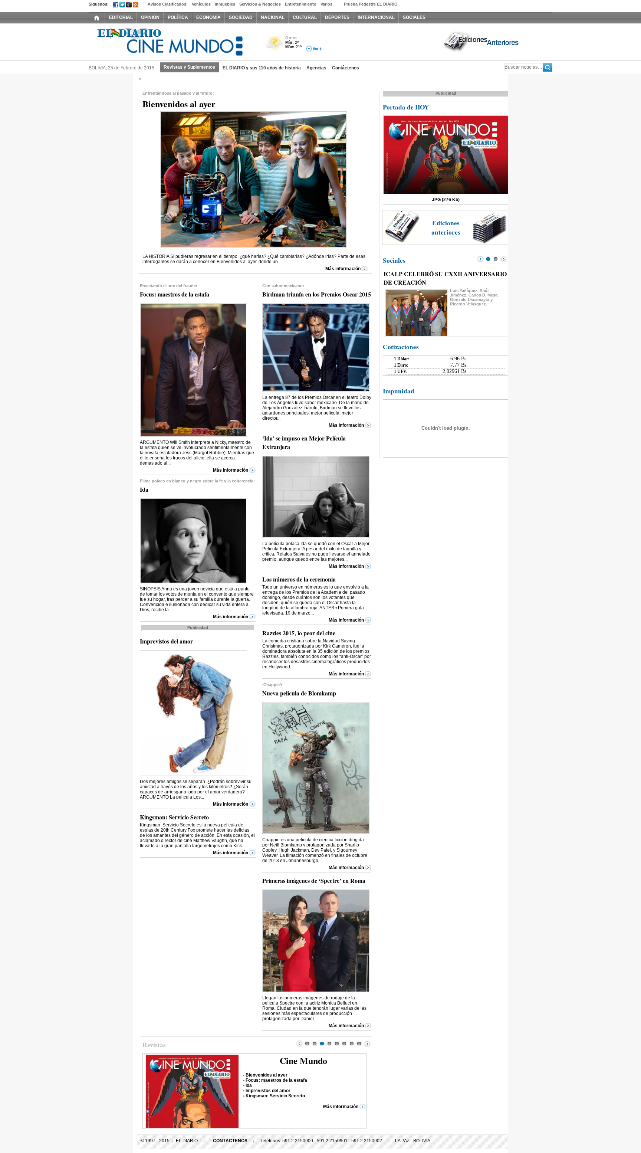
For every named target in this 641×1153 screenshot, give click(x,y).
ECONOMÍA (208, 17)
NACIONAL (273, 17)
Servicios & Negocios (260, 4)
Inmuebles (225, 4)
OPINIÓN (150, 17)
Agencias (316, 68)
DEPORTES (337, 17)
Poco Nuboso (275, 46)
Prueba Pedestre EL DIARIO (371, 4)
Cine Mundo (303, 1060)
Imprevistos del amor (268, 1090)
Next (367, 1043)
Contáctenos (345, 68)
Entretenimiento (300, 4)
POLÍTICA (178, 17)
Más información (343, 268)
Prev (299, 1043)
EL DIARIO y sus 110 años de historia (262, 68)
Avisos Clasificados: (168, 4)
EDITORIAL (121, 17)
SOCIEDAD (241, 17)
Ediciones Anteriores (482, 41)
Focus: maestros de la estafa (276, 1080)
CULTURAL (305, 17)
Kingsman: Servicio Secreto (275, 1095)
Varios (326, 4)
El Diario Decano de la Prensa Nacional (172, 41)
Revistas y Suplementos (189, 67)
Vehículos (201, 4)
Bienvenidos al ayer (266, 1075)
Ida (249, 1085)
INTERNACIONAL (376, 17)
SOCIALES (414, 17)
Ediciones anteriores (445, 227)
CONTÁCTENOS (230, 1140)
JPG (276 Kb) (446, 199)
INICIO (97, 17)
